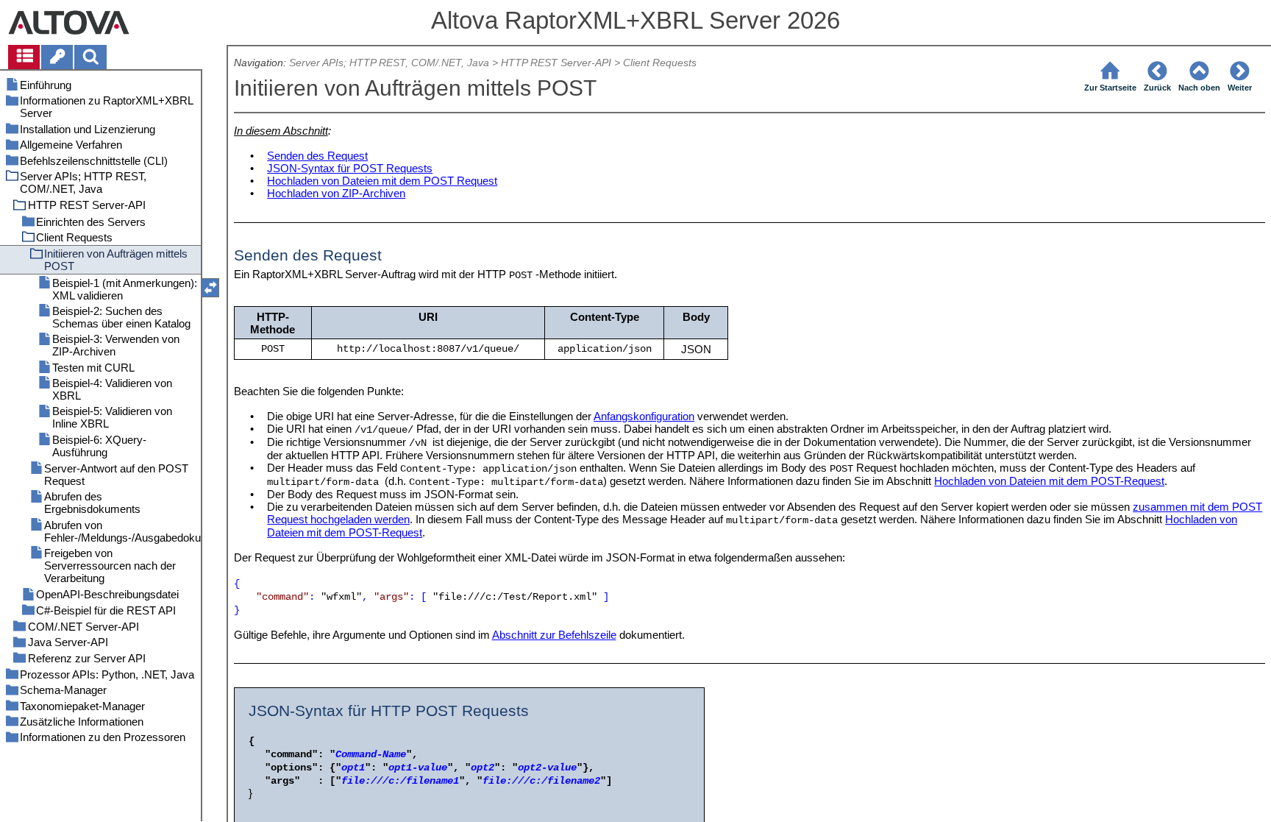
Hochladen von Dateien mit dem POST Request (382, 180)
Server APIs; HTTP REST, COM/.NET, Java (389, 62)
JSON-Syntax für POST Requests (349, 168)
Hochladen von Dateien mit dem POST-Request (1049, 481)
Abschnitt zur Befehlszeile (554, 634)
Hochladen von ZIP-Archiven (336, 193)
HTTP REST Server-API (556, 62)
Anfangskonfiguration (644, 416)
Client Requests (660, 62)
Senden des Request (317, 155)
